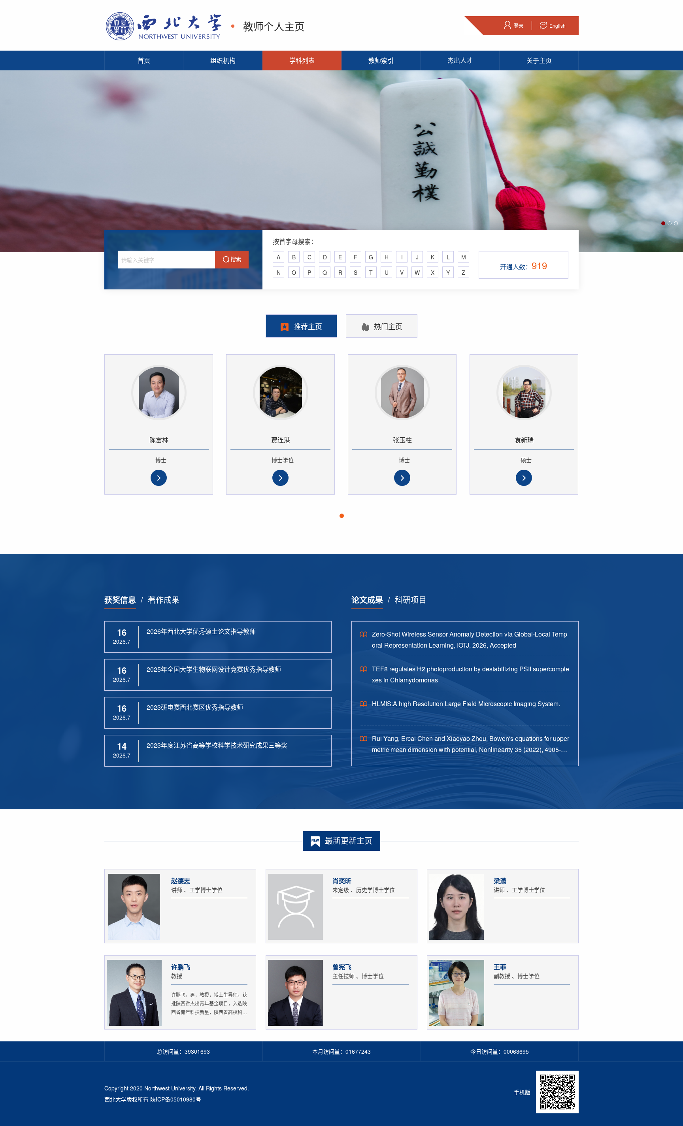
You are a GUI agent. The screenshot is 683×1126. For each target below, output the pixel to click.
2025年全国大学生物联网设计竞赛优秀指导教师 (214, 669)
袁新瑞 (524, 439)
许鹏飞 (180, 966)
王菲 (500, 966)
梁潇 (500, 880)
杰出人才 (460, 60)
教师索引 (381, 60)
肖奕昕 (341, 880)
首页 (144, 60)
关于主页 (539, 60)
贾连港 (280, 439)
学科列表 (302, 60)
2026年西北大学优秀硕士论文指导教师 (201, 631)
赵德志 (180, 880)
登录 (518, 25)
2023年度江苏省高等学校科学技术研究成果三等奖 (217, 745)
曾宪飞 (341, 966)
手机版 (522, 1092)
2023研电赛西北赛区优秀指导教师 (195, 707)
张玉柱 (402, 439)
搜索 (236, 259)
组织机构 (223, 60)
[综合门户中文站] (163, 25)
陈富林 (158, 439)
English (557, 25)
